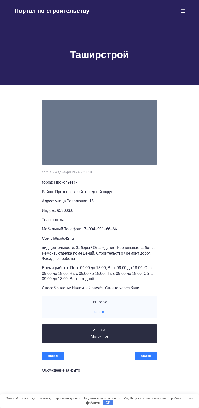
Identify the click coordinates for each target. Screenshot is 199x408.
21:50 (87, 172)
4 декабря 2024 (67, 172)
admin (46, 172)
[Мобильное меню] (183, 11)
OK (108, 402)
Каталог (99, 312)
